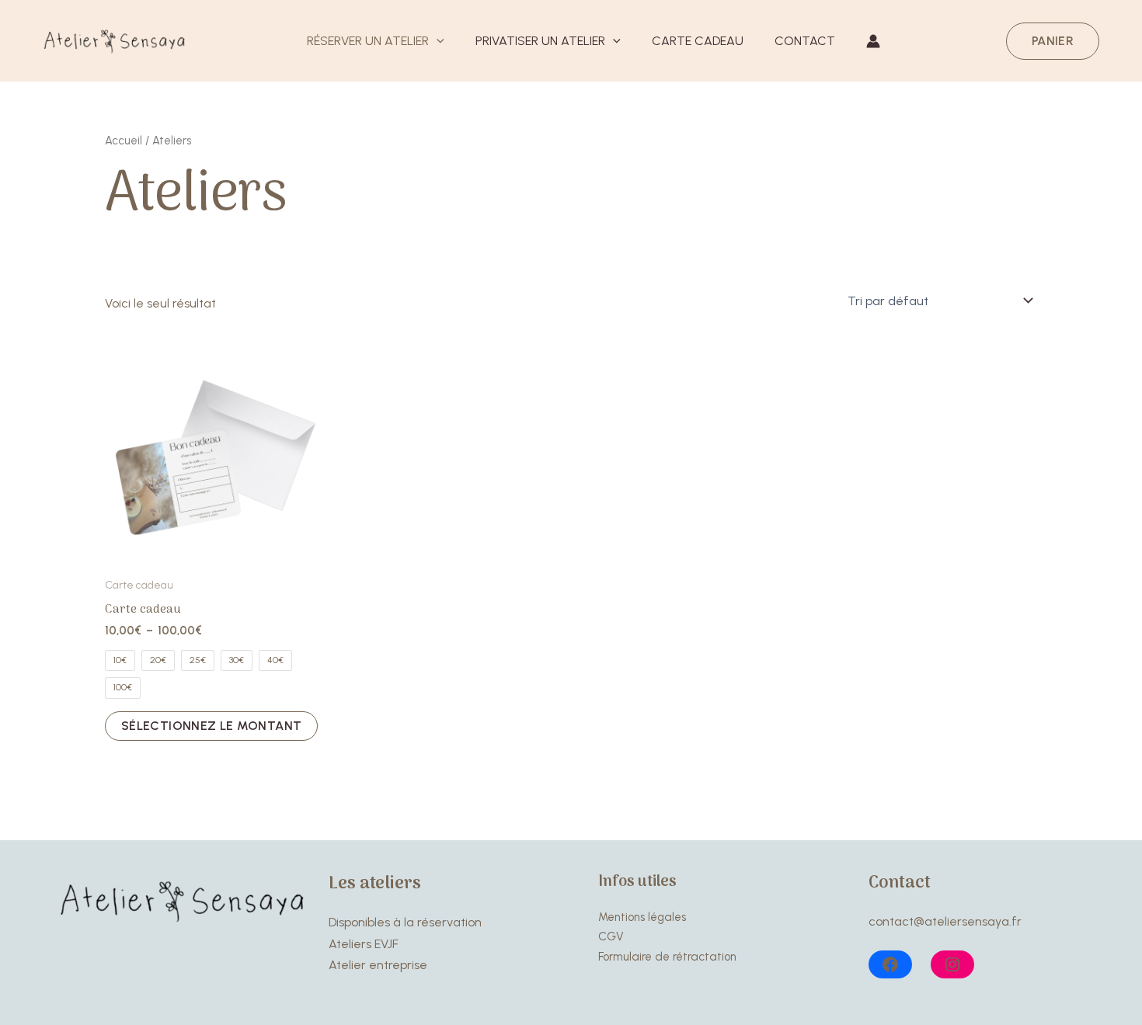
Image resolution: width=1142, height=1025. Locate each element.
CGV (611, 936)
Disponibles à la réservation (405, 922)
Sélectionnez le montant (211, 725)
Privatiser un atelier (540, 40)
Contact (805, 40)
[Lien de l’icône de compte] (873, 41)
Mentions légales (642, 917)
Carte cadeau (697, 40)
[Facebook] (890, 964)
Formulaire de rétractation (667, 957)
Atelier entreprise (378, 964)
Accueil (123, 141)
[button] (436, 41)
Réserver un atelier (368, 40)
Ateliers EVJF (364, 943)
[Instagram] (952, 964)
